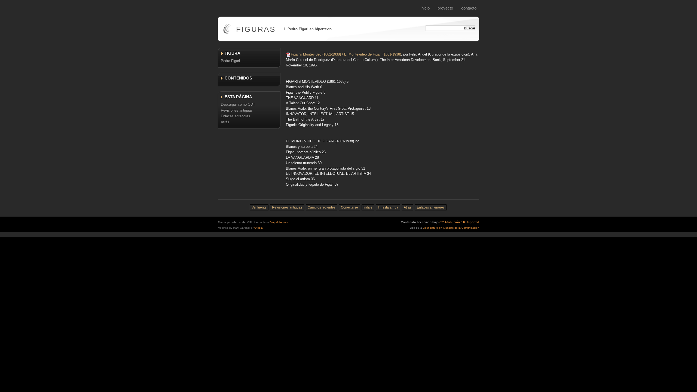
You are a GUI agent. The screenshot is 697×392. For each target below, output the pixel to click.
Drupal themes (279, 222)
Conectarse (349, 207)
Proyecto (445, 8)
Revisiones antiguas (237, 110)
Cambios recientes (321, 207)
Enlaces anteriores (235, 116)
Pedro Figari (230, 61)
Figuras (256, 29)
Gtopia (258, 227)
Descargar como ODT (238, 104)
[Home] (227, 32)
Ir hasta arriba (388, 207)
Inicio (425, 8)
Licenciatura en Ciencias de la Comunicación (451, 227)
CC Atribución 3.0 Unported (459, 222)
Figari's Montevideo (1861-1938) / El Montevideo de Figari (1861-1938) (346, 54)
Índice (367, 207)
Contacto (468, 8)
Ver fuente (259, 207)
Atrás (225, 122)
